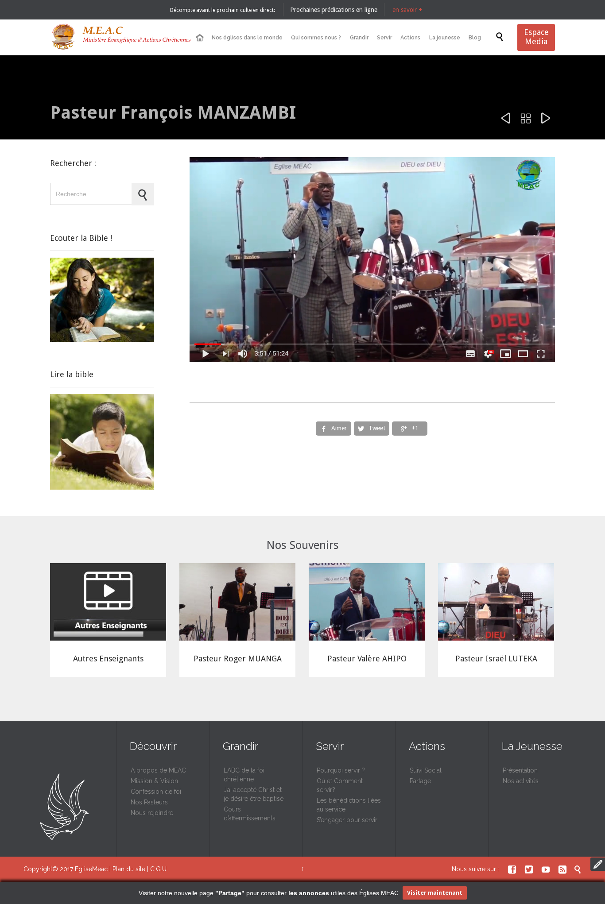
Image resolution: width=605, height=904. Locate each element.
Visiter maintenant (434, 892)
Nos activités (521, 780)
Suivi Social (426, 770)
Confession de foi (156, 791)
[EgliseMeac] (121, 37)
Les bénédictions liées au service (349, 805)
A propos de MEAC (158, 770)
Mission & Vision (154, 780)
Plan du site (128, 869)
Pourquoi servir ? (341, 770)
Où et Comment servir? (340, 785)
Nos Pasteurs (149, 802)
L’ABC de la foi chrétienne (244, 775)
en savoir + (407, 9)
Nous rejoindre (152, 812)
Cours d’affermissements (249, 814)
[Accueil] (199, 37)
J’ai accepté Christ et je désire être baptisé (253, 794)
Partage (420, 780)
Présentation (520, 770)
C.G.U (158, 869)
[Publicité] (102, 300)
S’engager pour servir (347, 819)
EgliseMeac (91, 869)
